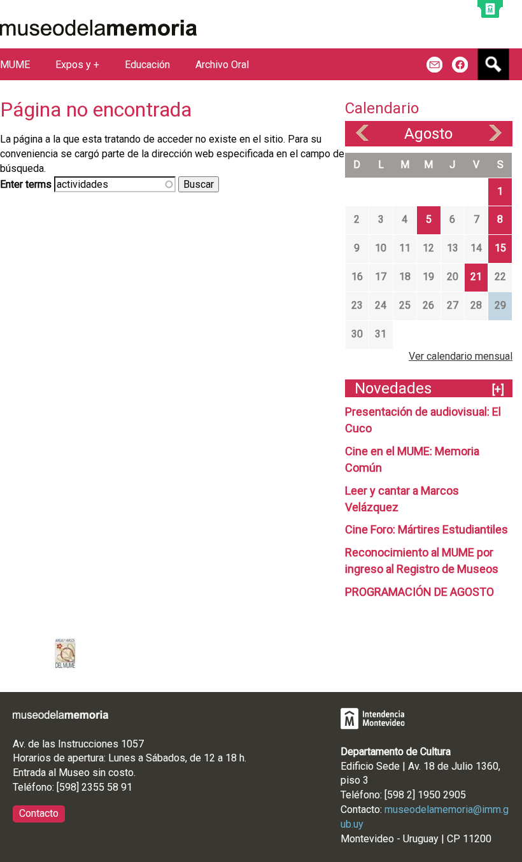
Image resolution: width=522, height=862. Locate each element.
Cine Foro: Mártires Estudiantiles (426, 529)
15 (500, 248)
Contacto (39, 813)
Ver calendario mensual (460, 356)
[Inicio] (98, 28)
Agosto (428, 134)
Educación (147, 65)
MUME (15, 65)
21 (476, 277)
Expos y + (77, 65)
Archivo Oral (222, 65)
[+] (498, 389)
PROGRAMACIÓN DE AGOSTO (419, 591)
